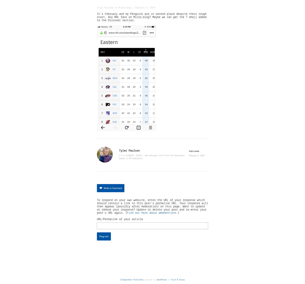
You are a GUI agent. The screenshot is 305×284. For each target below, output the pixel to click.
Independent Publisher (132, 280)
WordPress (162, 280)
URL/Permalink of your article (120, 219)
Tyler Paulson (105, 8)
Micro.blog (125, 8)
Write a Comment (113, 188)
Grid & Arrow (178, 280)
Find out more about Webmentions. (152, 213)
